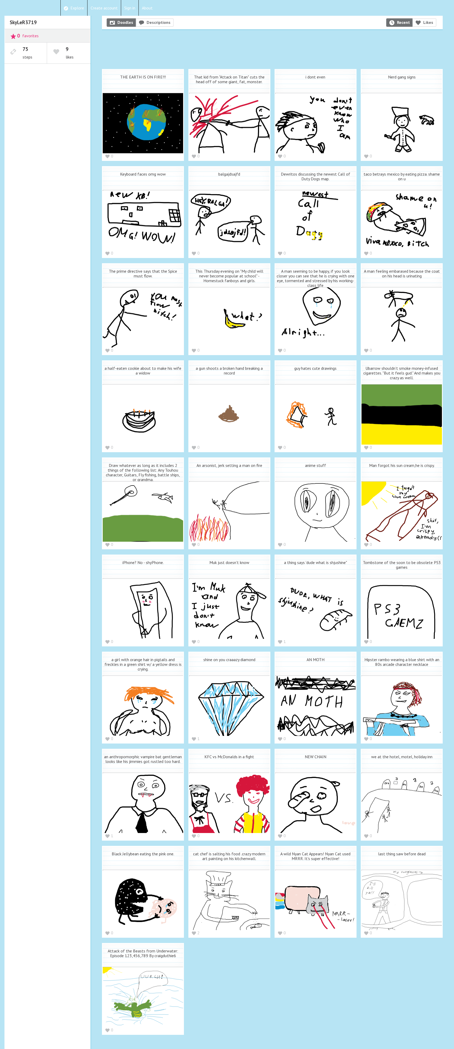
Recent (403, 22)
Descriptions (159, 22)
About (147, 7)
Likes (428, 22)
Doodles (125, 22)
